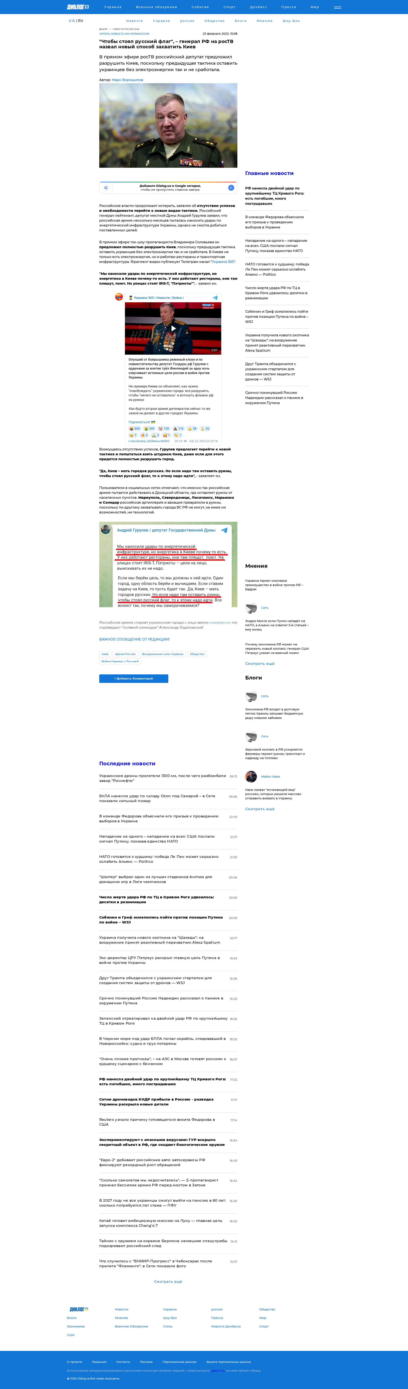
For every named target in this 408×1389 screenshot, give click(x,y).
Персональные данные (179, 1361)
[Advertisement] (168, 718)
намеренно (219, 623)
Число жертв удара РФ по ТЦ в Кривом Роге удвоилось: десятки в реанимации (276, 293)
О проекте (74, 1361)
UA (72, 21)
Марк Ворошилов (127, 80)
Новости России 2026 (126, 29)
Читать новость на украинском (124, 33)
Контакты (123, 1361)
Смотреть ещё (168, 1282)
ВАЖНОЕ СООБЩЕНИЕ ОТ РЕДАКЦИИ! (134, 639)
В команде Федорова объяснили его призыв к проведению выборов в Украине (274, 222)
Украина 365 (223, 262)
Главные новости (269, 173)
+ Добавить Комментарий (133, 678)
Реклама (146, 1361)
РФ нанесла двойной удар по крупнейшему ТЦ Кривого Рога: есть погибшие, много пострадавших (274, 196)
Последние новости (127, 763)
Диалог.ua (218, 1370)
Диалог (103, 29)
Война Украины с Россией (120, 661)
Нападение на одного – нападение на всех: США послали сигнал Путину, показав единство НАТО (276, 246)
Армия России (125, 654)
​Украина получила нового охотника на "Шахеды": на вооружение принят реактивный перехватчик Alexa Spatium (277, 343)
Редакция (99, 1361)
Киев (105, 654)
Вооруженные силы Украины (163, 654)
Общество (197, 654)
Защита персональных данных (228, 1361)
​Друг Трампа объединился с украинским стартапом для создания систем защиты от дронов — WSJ (270, 371)
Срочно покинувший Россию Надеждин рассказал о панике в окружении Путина (274, 398)
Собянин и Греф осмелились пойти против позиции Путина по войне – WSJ (276, 317)
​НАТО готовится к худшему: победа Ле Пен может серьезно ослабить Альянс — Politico (277, 269)
